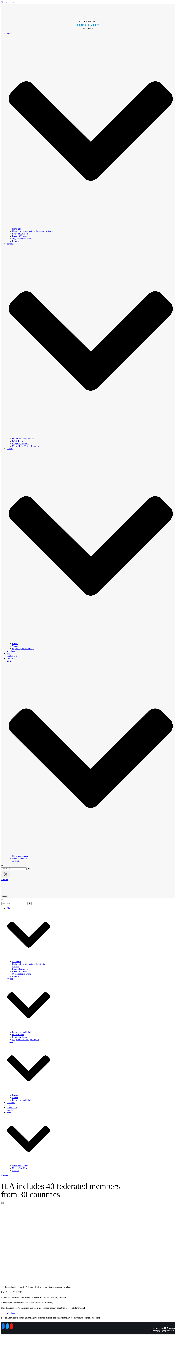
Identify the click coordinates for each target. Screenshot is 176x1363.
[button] (2, 866)
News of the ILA (19, 858)
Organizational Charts (21, 239)
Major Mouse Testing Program (25, 446)
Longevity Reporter (20, 443)
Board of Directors (20, 236)
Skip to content (7, 2)
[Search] (29, 868)
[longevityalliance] (88, 11)
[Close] (5, 874)
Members (11, 651)
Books (15, 643)
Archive (15, 861)
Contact (4, 879)
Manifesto (16, 229)
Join (8, 653)
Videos (15, 646)
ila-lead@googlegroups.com (162, 1330)
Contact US (12, 656)
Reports (15, 241)
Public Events (18, 441)
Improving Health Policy (23, 439)
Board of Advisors (20, 234)
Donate (10, 658)
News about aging (20, 856)
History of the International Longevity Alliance (32, 231)
